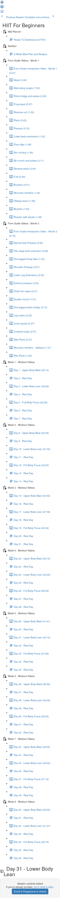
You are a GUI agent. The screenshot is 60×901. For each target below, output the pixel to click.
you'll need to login (43, 887)
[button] (2, 3)
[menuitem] (2, 7)
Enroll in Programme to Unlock (30, 891)
